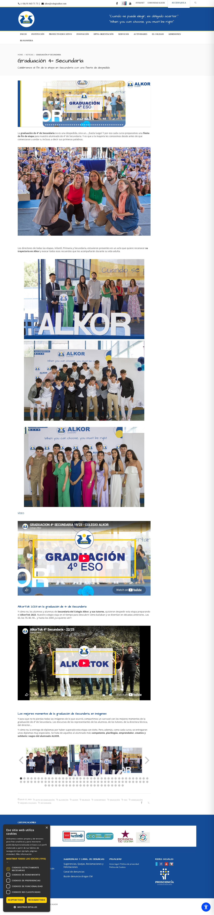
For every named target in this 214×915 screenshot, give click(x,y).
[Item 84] (77, 785)
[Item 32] (130, 778)
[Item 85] (80, 785)
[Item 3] (28, 778)
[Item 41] (31, 782)
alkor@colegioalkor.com (55, 4)
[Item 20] (87, 778)
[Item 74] (147, 782)
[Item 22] (95, 778)
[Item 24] (102, 778)
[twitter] (156, 864)
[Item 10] (52, 778)
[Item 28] (116, 778)
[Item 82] (70, 785)
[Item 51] (66, 782)
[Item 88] (91, 785)
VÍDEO (21, 513)
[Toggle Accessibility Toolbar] (206, 907)
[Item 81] (66, 785)
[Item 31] (126, 778)
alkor (75, 800)
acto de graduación (45, 800)
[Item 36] (144, 778)
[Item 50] (63, 782)
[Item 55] (80, 782)
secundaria (46, 803)
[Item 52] (70, 782)
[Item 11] (56, 778)
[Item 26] (108, 778)
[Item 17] (77, 778)
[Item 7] (42, 778)
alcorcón (63, 800)
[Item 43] (38, 782)
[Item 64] (112, 782)
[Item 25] (105, 778)
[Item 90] (98, 785)
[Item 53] (74, 782)
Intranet (140, 3)
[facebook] (117, 3)
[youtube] (130, 3)
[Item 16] (74, 778)
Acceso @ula (179, 3)
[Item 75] (45, 785)
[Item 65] (116, 782)
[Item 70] (133, 782)
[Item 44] (42, 782)
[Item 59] (95, 782)
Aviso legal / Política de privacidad (124, 864)
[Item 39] (24, 782)
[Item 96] (119, 785)
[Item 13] (63, 778)
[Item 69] (130, 782)
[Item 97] (123, 785)
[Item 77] (52, 785)
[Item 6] (38, 778)
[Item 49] (59, 782)
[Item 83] (74, 785)
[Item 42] (35, 782)
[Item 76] (49, 785)
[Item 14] (66, 778)
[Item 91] (102, 785)
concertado (100, 800)
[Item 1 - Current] (21, 778)
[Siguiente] (147, 760)
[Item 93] (108, 785)
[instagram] (123, 3)
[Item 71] (137, 782)
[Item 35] (140, 778)
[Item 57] (87, 782)
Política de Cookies (117, 867)
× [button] (46, 828)
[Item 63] (108, 782)
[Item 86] (84, 785)
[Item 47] (52, 782)
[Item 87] (87, 785)
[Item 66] (119, 782)
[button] (26, 860)
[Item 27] (112, 778)
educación (115, 800)
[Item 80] (63, 785)
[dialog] (26, 868)
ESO (125, 800)
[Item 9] (49, 778)
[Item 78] (56, 785)
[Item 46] (49, 782)
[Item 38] (21, 782)
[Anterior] (21, 760)
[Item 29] (119, 778)
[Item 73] (144, 782)
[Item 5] (35, 778)
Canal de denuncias (74, 871)
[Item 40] (28, 782)
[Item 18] (80, 778)
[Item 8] (45, 778)
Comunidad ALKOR (156, 3)
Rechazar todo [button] (36, 900)
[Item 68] (126, 782)
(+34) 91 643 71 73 (29, 4)
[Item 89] (95, 785)
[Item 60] (98, 782)
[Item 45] (45, 782)
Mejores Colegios (28, 803)
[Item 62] (105, 782)
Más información (24, 854)
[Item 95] (116, 785)
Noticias (29, 54)
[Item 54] (77, 782)
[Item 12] (59, 778)
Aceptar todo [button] (15, 900)
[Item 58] (91, 782)
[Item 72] (140, 782)
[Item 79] (59, 785)
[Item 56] (84, 782)
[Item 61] (102, 782)
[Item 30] (123, 778)
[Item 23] (98, 778)
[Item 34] (137, 778)
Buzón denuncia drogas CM (78, 876)
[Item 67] (123, 782)
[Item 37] (147, 778)
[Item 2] (24, 778)
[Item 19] (84, 778)
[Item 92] (105, 785)
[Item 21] (91, 778)
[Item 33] (133, 778)
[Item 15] (70, 778)
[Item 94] (112, 785)
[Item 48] (56, 782)
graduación (137, 800)
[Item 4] (31, 778)
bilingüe (86, 800)
